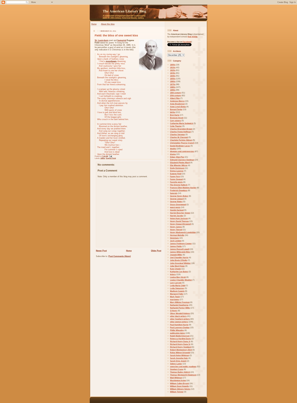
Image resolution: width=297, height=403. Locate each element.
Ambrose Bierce (177, 101)
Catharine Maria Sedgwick (181, 123)
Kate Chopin (175, 269)
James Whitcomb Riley (180, 252)
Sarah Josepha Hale (179, 358)
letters (173, 274)
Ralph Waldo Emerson (179, 336)
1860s (172, 81)
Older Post (156, 251)
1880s (102, 158)
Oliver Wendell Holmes (180, 313)
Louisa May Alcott (178, 277)
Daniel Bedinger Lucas (180, 146)
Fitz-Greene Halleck (178, 185)
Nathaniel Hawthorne (179, 305)
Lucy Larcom (176, 283)
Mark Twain (175, 297)
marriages (174, 299)
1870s (172, 84)
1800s (172, 65)
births (172, 112)
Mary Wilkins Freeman (180, 302)
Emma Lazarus (176, 171)
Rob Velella (192, 37)
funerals (173, 193)
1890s (172, 90)
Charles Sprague (177, 135)
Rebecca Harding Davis (180, 339)
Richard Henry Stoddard (180, 347)
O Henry (173, 311)
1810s (172, 67)
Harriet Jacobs (176, 216)
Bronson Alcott (176, 118)
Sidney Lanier (176, 364)
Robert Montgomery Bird (181, 350)
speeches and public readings (183, 367)
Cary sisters (175, 121)
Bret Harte (174, 115)
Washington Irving (178, 380)
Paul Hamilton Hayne (179, 325)
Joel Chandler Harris (179, 257)
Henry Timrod (176, 230)
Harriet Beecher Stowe (180, 213)
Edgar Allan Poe (177, 157)
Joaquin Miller (176, 255)
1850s (172, 79)
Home (94, 24)
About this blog (107, 24)
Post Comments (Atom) (119, 256)
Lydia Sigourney (177, 288)
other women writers (179, 322)
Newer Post (101, 251)
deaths (173, 149)
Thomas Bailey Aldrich (180, 372)
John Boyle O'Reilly (178, 260)
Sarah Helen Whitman (179, 355)
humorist (121, 40)
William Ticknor (176, 392)
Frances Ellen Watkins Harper (183, 188)
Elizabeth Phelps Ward (180, 163)
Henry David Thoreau (179, 221)
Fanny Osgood (176, 179)
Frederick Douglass (178, 190)
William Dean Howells (179, 386)
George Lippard (177, 199)
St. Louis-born (101, 40)
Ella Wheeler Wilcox (178, 165)
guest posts (175, 207)
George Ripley (176, 202)
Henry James (176, 227)
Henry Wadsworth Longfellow (183, 232)
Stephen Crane (176, 369)
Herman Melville (177, 235)
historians (174, 238)
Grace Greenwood (178, 205)
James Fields (176, 246)
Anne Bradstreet (177, 104)
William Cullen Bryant (179, 383)
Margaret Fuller (176, 294)
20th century (175, 95)
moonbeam (111, 61)
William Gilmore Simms (180, 389)
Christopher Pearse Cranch (182, 143)
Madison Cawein (177, 291)
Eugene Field (111, 158)
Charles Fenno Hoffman (180, 132)
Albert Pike (175, 98)
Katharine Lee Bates (179, 272)
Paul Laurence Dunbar (180, 327)
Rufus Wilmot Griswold (180, 353)
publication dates (177, 333)
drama (173, 154)
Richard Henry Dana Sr (180, 344)
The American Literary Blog (124, 11)
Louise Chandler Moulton (181, 280)
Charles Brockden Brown (181, 129)
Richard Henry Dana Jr (180, 341)
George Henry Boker (179, 196)
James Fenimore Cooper (181, 244)
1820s (172, 70)
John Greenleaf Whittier (180, 263)
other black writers (178, 316)
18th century (175, 93)
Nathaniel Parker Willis (180, 308)
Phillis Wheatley (177, 330)
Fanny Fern (175, 176)
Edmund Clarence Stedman (182, 160)
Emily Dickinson (177, 168)
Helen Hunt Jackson (179, 218)
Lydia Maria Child (177, 286)
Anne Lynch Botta (178, 107)
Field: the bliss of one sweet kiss (116, 35)
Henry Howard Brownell (180, 224)
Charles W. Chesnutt (179, 137)
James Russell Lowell (179, 249)
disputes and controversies (182, 151)
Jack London (175, 241)
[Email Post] (110, 156)
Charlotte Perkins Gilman (181, 140)
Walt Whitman (176, 378)
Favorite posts (176, 182)
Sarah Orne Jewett (178, 361)
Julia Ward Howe (177, 266)
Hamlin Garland (177, 210)
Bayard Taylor (176, 109)
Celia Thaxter (176, 126)
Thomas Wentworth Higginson (183, 375)
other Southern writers (180, 319)
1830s (172, 73)
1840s (172, 76)
